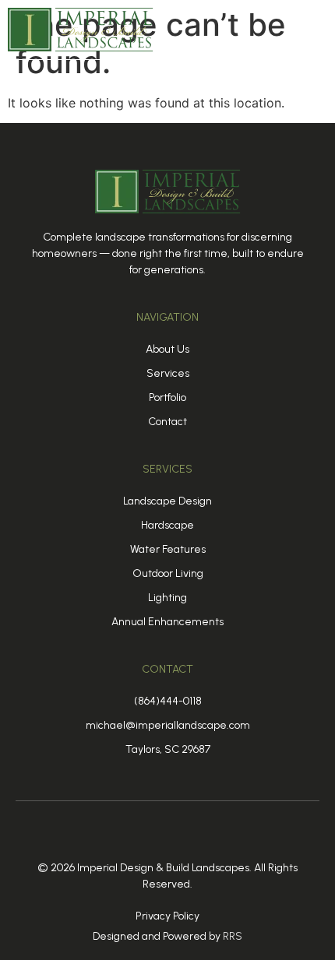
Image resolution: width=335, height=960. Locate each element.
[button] (314, 30)
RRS (232, 936)
